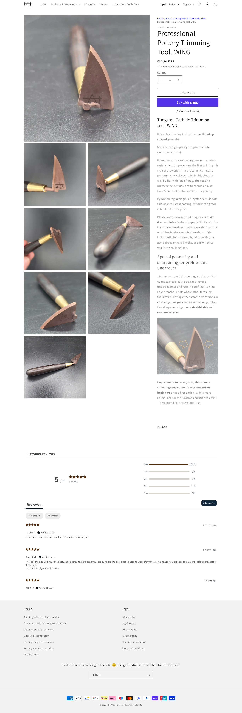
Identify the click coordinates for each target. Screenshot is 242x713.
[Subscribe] (149, 675)
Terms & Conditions (133, 648)
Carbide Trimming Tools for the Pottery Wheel (185, 18)
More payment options (188, 111)
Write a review (209, 503)
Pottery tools (31, 654)
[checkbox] (53, 516)
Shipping (177, 66)
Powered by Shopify (133, 705)
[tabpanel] (121, 552)
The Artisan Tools (115, 705)
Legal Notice (129, 623)
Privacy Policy (129, 629)
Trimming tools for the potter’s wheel (45, 623)
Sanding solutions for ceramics (41, 617)
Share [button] (164, 427)
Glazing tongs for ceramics (39, 629)
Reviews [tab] (34, 504)
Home (159, 18)
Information (129, 617)
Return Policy (129, 635)
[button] (65, 4)
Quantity (161, 72)
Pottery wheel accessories (38, 648)
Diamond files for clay (36, 635)
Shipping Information (134, 642)
